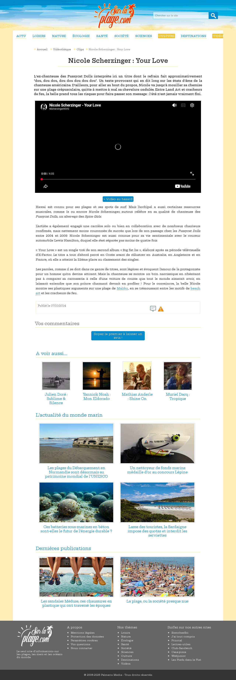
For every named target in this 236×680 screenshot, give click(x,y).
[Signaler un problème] (161, 309)
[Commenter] (153, 309)
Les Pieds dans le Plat (186, 659)
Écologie (81, 36)
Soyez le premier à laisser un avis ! (118, 335)
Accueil (42, 49)
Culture (166, 36)
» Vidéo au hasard (118, 199)
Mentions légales (83, 632)
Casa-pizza (178, 652)
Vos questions (80, 644)
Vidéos (219, 36)
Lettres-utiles (180, 644)
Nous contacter (81, 648)
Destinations (193, 36)
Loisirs (38, 36)
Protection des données (87, 636)
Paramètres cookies (84, 640)
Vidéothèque (62, 49)
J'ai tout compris (183, 636)
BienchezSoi (179, 632)
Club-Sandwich (181, 648)
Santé (102, 36)
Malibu (122, 288)
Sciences (143, 36)
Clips (80, 49)
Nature (59, 36)
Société (121, 36)
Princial (176, 640)
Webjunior (178, 655)
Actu (21, 36)
